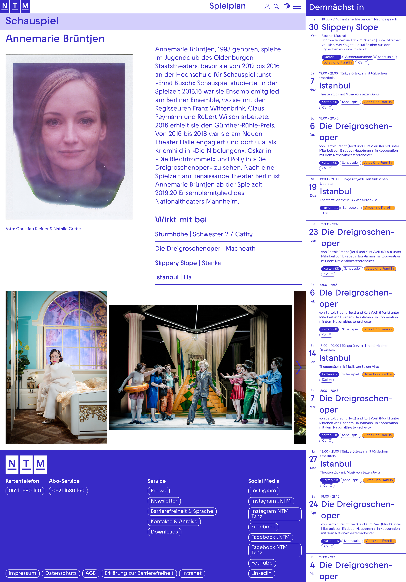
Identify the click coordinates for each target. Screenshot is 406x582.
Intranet (192, 573)
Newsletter (164, 501)
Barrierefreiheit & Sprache (182, 511)
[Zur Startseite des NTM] (15, 6)
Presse (158, 491)
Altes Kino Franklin (338, 63)
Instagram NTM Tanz (269, 514)
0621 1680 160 (68, 491)
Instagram (263, 491)
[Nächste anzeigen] (299, 367)
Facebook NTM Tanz (269, 551)
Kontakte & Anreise (174, 522)
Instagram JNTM (271, 501)
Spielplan (228, 7)
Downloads (164, 532)
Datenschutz (60, 573)
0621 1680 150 (25, 491)
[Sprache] (286, 6)
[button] (267, 6)
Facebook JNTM (270, 537)
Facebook (263, 527)
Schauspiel (386, 57)
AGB (90, 573)
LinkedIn (261, 573)
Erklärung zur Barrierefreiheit (139, 573)
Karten (329, 57)
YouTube (261, 563)
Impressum (22, 573)
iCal (360, 63)
